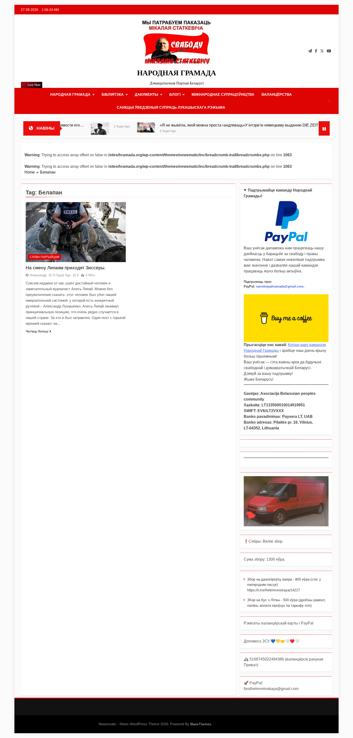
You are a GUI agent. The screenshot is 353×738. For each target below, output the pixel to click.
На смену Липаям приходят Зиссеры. (66, 267)
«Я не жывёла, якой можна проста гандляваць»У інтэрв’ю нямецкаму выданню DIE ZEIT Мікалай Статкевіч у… (235, 125)
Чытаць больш (37, 331)
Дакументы (146, 94)
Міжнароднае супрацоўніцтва (223, 94)
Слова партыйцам (44, 257)
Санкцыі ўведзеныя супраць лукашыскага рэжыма (171, 107)
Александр (38, 275)
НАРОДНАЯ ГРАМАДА (176, 73)
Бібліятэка (113, 94)
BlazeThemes (200, 724)
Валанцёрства (277, 94)
